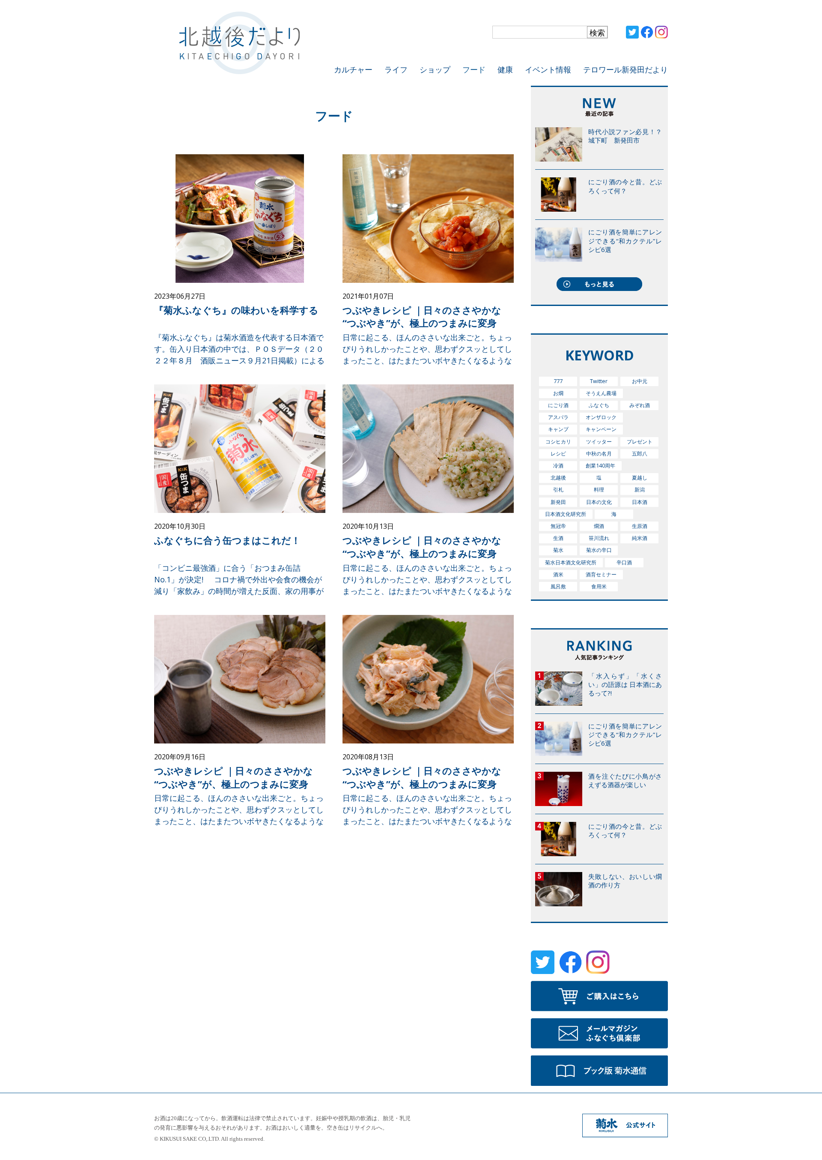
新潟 (639, 489)
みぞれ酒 (639, 405)
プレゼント (639, 441)
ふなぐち (599, 405)
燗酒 (599, 526)
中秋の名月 (599, 453)
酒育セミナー (601, 574)
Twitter (599, 381)
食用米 (599, 586)
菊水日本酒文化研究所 (570, 562)
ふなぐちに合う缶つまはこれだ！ (227, 540)
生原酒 (639, 526)
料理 (599, 489)
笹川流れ (599, 538)
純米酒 (639, 538)
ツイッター (599, 441)
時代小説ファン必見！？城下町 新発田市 (625, 135)
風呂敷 (558, 586)
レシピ (558, 453)
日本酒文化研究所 (565, 514)
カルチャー (353, 69)
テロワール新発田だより (625, 69)
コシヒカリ (558, 441)
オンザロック (601, 417)
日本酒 (639, 502)
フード (473, 69)
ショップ (435, 69)
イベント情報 (548, 69)
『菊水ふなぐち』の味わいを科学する (236, 309)
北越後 (558, 477)
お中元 (639, 381)
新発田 (558, 502)
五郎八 (639, 453)
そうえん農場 (601, 393)
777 (558, 381)
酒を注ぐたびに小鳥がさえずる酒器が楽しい (625, 780)
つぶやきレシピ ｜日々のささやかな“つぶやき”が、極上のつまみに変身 (421, 316)
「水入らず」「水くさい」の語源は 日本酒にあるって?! (625, 684)
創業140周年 (600, 465)
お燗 (558, 393)
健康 (505, 69)
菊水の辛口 (599, 550)
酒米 (558, 574)
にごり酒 (558, 405)
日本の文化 (599, 502)
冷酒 (558, 465)
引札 (558, 489)
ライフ (396, 69)
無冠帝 (558, 526)
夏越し (639, 477)
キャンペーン (601, 429)
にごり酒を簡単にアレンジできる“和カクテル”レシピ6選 (625, 241)
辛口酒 (624, 562)
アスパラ (558, 417)
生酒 (558, 538)
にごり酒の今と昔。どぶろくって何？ (625, 186)
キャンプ (558, 429)
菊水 (558, 550)
